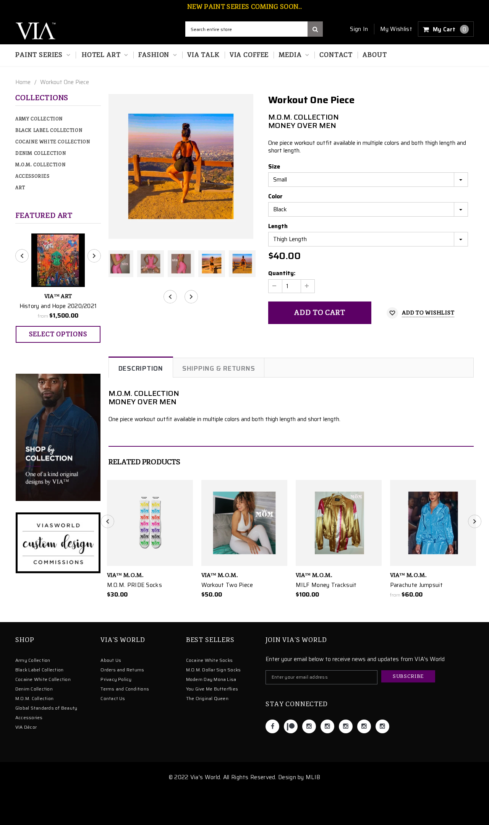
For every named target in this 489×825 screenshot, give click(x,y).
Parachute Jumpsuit (416, 585)
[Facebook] (272, 726)
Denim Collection (40, 153)
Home (23, 82)
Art (20, 188)
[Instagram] (309, 726)
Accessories (32, 176)
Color (275, 196)
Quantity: (281, 273)
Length (278, 226)
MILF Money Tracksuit (326, 585)
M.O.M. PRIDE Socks (134, 585)
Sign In (359, 29)
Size (274, 166)
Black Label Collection (48, 130)
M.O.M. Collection (40, 165)
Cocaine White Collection (52, 142)
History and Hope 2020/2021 (58, 306)
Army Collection (39, 119)
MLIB (313, 777)
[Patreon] (291, 726)
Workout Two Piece (227, 585)
